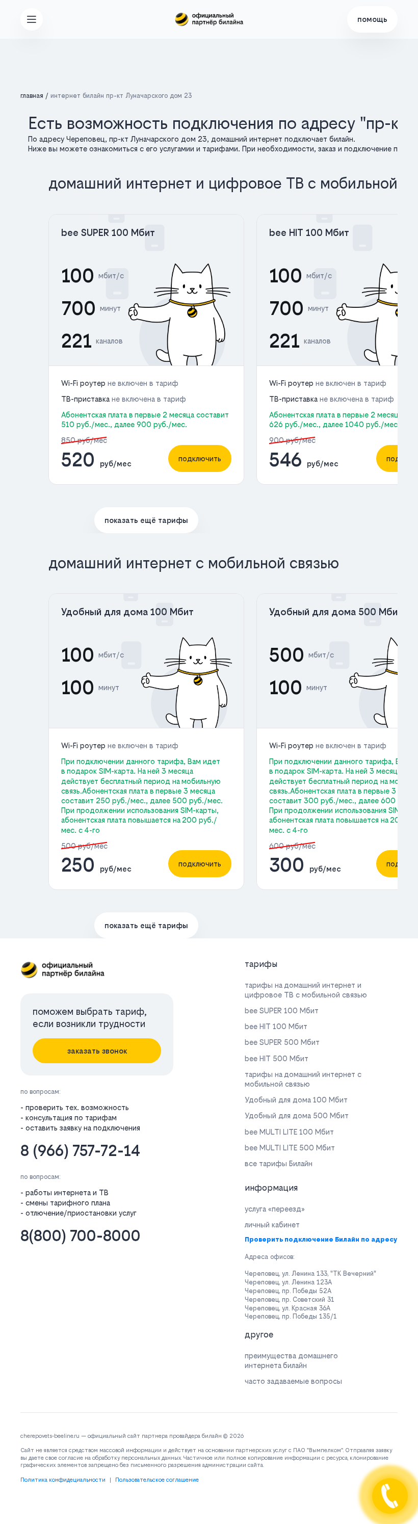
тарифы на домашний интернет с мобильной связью (303, 1079)
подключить (199, 458)
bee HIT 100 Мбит (309, 232)
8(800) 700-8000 (80, 1236)
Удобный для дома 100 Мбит (127, 612)
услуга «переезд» (275, 1208)
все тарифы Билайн (278, 1163)
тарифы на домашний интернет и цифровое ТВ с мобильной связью (306, 990)
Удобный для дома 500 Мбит (336, 612)
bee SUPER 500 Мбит (282, 1042)
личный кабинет (272, 1224)
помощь (372, 19)
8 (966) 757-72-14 (80, 1151)
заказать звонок (97, 1050)
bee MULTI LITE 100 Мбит (289, 1131)
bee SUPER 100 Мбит (108, 232)
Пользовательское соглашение (157, 1480)
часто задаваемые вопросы (293, 1381)
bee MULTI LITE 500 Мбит (290, 1147)
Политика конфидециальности (63, 1480)
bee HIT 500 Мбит (276, 1058)
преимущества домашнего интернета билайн (291, 1360)
